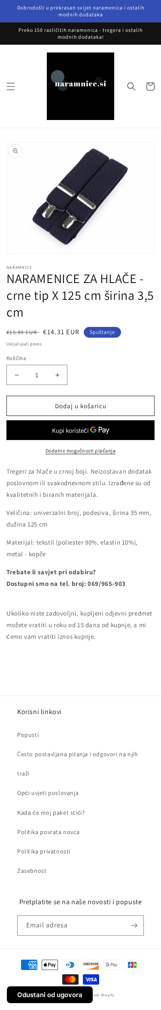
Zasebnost (31, 871)
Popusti (28, 735)
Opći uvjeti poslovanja (48, 793)
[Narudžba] (134, 925)
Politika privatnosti (43, 851)
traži (23, 773)
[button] (10, 86)
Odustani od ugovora (49, 995)
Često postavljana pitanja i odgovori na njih (77, 754)
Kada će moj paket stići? (51, 812)
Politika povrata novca (48, 832)
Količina (16, 358)
